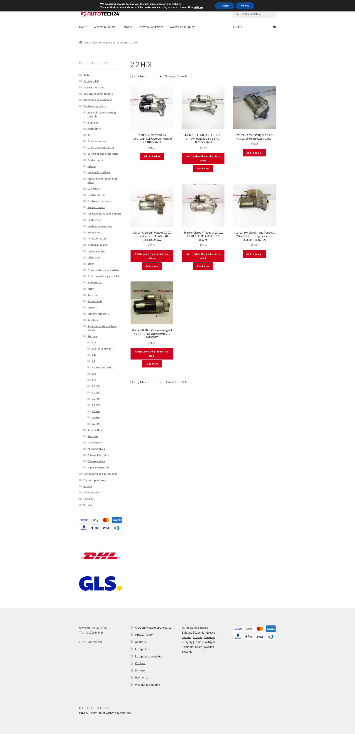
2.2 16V (96, 405)
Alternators (94, 128)
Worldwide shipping (182, 27)
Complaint (142, 649)
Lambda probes (96, 251)
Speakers (92, 320)
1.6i (94, 380)
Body (86, 75)
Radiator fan (94, 282)
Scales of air (94, 301)
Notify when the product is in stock (203, 158)
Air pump (92, 122)
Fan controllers (96, 207)
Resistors (92, 295)
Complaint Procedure (148, 656)
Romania (187, 647)
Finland (186, 637)
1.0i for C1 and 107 (102, 348)
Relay (90, 288)
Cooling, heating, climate (98, 93)
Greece (210, 632)
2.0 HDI (96, 398)
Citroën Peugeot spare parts (153, 627)
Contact (140, 663)
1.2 (93, 361)
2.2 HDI (96, 411)
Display (91, 166)
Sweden (209, 647)
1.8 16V (96, 386)
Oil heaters (93, 257)
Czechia (199, 632)
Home (83, 27)
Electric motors (96, 195)
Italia (198, 642)
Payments (141, 677)
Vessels (87, 505)
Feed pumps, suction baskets (104, 213)
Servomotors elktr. (98, 313)
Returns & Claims (104, 27)
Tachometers (95, 442)
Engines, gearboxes (94, 480)
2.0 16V (96, 392)
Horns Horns (94, 232)
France (197, 637)
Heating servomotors (99, 226)
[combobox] (254, 14)
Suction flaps (95, 430)
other (90, 263)
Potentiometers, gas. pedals (103, 276)
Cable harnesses (96, 141)
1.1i (94, 355)
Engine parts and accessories (100, 473)
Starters (122, 42)
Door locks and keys (98, 172)
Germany (209, 637)
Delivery (127, 27)
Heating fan (94, 220)
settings (198, 7)
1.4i (94, 373)
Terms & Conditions (150, 27)
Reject (245, 5)
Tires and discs (92, 492)
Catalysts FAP (91, 81)
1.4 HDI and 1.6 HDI (102, 367)
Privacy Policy (144, 634)
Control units (95, 160)
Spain (198, 647)
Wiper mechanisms (98, 467)
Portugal (209, 642)
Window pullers (96, 461)
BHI (89, 134)
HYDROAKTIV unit (97, 238)
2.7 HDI (96, 417)
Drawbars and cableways (97, 100)
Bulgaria (187, 632)
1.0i (94, 342)
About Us (141, 642)
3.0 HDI (96, 423)
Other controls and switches (103, 270)
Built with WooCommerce (115, 713)
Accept (225, 5)
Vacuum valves (96, 448)
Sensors (92, 307)
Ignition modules (97, 245)
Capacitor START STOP (100, 147)
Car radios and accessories (103, 153)
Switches (92, 436)
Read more (203, 168)
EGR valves (93, 188)
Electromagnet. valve (99, 201)
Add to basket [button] (152, 156)
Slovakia (187, 651)
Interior (87, 486)
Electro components (104, 42)
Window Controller (98, 455)
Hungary (187, 642)
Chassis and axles (93, 87)
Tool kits (88, 498)
